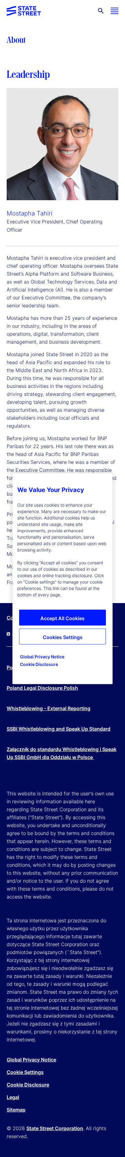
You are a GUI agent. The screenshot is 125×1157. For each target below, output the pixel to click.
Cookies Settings (63, 637)
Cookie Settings (25, 1072)
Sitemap (16, 1110)
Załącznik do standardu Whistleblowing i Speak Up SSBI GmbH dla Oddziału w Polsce (62, 753)
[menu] (114, 11)
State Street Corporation (54, 1128)
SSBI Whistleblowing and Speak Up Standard (58, 729)
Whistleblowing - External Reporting (48, 708)
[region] (62, 578)
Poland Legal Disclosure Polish (42, 688)
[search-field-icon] (101, 11)
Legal (13, 1097)
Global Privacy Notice (31, 1060)
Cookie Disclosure (28, 1085)
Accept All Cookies (62, 618)
